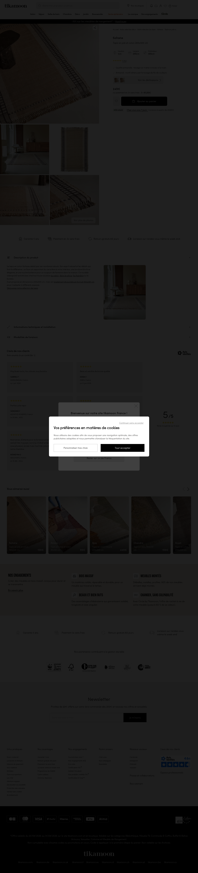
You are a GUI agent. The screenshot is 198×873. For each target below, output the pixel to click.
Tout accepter (122, 447)
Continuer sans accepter (131, 423)
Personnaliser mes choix (76, 447)
